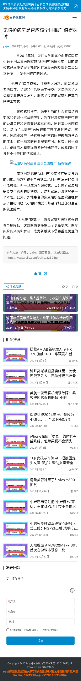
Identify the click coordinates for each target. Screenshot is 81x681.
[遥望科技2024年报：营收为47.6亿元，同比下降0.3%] (15, 420)
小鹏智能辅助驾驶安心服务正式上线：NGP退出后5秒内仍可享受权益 (53, 526)
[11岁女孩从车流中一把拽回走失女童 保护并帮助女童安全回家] (15, 463)
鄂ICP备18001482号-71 (59, 663)
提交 (40, 640)
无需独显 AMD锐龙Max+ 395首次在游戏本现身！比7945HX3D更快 (53, 547)
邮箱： (13, 611)
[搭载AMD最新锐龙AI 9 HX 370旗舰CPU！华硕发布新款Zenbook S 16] (15, 354)
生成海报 (15, 286)
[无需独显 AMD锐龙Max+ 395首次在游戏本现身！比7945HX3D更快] (15, 550)
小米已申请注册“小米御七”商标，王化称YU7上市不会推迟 (53, 504)
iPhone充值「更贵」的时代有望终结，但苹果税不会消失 (53, 438)
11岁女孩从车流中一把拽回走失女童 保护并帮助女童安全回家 (53, 460)
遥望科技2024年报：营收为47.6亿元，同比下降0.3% (52, 417)
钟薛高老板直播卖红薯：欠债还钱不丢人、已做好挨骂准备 (53, 373)
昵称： (13, 601)
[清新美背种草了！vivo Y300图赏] (15, 485)
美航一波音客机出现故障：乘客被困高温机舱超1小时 (53, 395)
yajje (6, 46)
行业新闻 (49, 46)
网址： (13, 621)
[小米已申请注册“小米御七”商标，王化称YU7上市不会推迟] (15, 507)
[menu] (74, 17)
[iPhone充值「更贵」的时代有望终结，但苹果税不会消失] (15, 441)
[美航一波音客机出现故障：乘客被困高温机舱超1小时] (15, 398)
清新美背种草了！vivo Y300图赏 (52, 482)
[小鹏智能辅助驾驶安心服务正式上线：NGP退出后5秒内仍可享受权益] (15, 529)
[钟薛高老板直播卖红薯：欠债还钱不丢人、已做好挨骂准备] (15, 376)
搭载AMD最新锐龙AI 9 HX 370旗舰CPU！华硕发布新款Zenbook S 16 (53, 352)
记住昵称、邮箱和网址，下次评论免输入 (34, 630)
